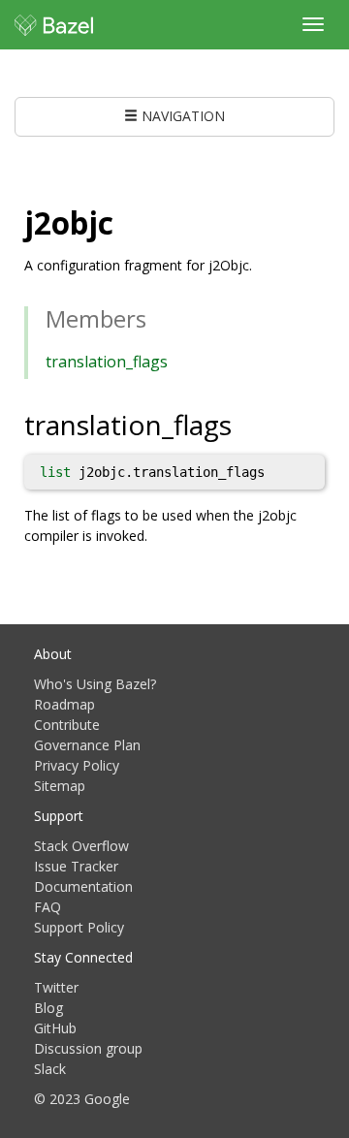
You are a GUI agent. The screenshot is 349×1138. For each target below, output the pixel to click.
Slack (50, 1068)
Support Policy (79, 927)
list (55, 472)
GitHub (55, 1028)
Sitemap (59, 785)
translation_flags (107, 361)
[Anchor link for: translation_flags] (246, 423)
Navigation (181, 116)
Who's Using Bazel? (95, 684)
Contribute (67, 724)
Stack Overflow (81, 846)
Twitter (56, 987)
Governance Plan (87, 745)
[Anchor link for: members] (158, 317)
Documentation (83, 886)
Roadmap (64, 704)
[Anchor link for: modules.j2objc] (128, 221)
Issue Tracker (76, 866)
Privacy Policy (76, 765)
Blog (48, 1007)
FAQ (47, 907)
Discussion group (88, 1048)
